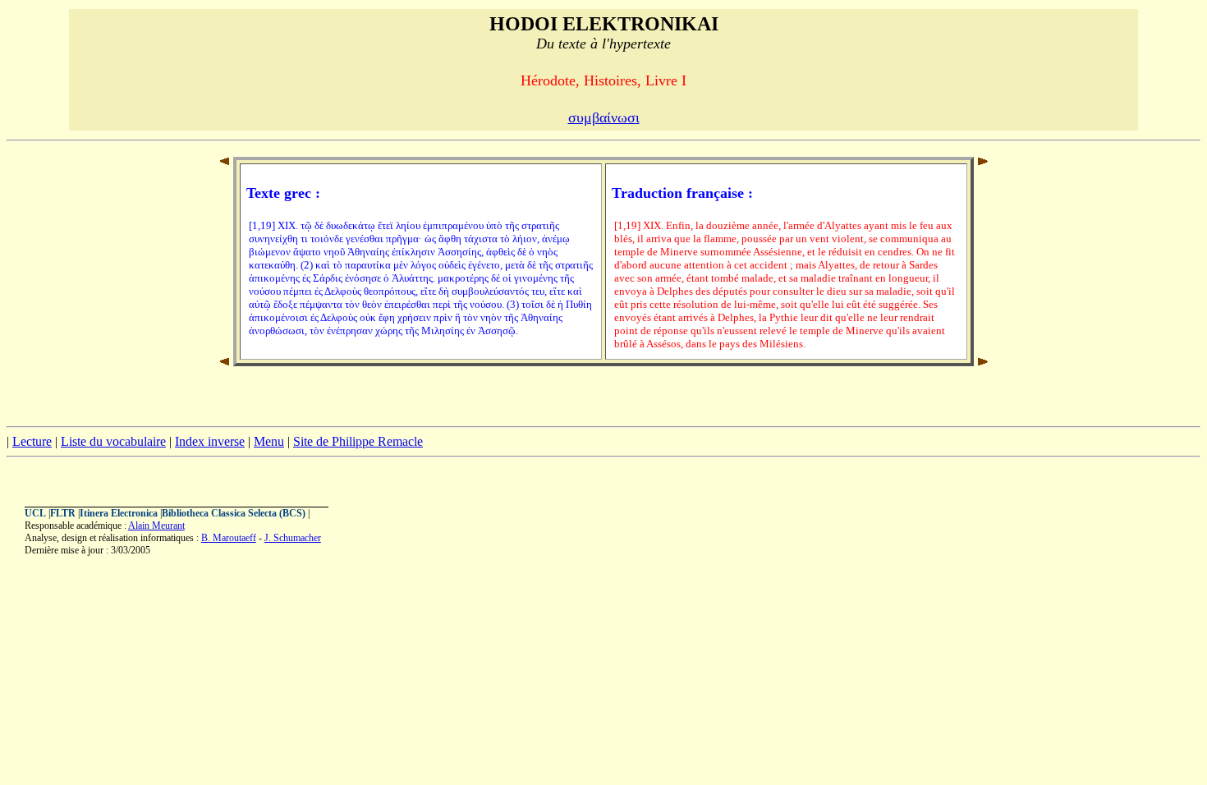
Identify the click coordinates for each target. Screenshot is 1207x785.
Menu (269, 441)
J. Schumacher (292, 538)
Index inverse (210, 441)
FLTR (63, 513)
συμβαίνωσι (604, 117)
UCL (35, 513)
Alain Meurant (156, 525)
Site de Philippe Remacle (358, 441)
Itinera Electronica (119, 513)
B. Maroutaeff (228, 538)
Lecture (32, 441)
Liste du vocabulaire (113, 441)
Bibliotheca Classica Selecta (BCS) (233, 513)
